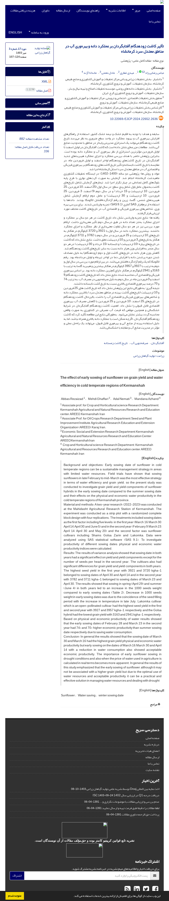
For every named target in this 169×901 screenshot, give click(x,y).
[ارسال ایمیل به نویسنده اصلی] (143, 72)
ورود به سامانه (40, 32)
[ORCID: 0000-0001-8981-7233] (140, 72)
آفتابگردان (157, 343)
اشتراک (17, 876)
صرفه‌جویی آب (139, 343)
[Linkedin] (136, 889)
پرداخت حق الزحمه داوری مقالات (140, 814)
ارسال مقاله (63, 10)
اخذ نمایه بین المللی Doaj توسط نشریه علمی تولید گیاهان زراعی (122, 789)
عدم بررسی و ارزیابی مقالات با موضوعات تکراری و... (129, 802)
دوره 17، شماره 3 (17, 48)
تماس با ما (154, 21)
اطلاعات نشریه (116, 10)
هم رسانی (41, 103)
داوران (46, 10)
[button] (72, 896)
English (15, 32)
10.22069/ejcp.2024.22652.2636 (134, 119)
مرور (137, 10)
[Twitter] (145, 889)
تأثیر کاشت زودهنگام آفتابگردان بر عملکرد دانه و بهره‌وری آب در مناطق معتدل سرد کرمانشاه (114, 48)
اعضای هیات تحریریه (147, 751)
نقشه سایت (152, 770)
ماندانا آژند (90, 73)
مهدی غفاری (127, 73)
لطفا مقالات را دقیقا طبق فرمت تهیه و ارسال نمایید (130, 808)
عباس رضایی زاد (154, 73)
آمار (44, 127)
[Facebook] (154, 889)
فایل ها (42, 72)
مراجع (154, 704)
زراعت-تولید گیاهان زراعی (148, 356)
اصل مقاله (37, 91)
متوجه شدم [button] (14, 895)
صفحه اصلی (153, 10)
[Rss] (127, 889)
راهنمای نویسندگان (88, 10)
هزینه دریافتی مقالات (22, 10)
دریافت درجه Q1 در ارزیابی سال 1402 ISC (126, 795)
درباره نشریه (151, 744)
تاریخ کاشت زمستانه (116, 343)
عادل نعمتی (108, 73)
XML (45, 82)
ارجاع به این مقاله (36, 115)
